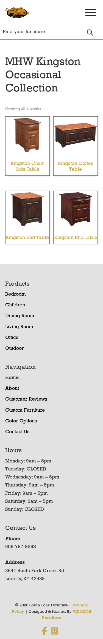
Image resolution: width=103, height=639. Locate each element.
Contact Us (17, 432)
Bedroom (15, 294)
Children (15, 305)
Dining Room (19, 316)
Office (11, 337)
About (12, 388)
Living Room (19, 327)
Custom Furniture (25, 410)
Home (12, 377)
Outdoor (14, 348)
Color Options (21, 421)
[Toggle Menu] (90, 12)
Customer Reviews (26, 399)
